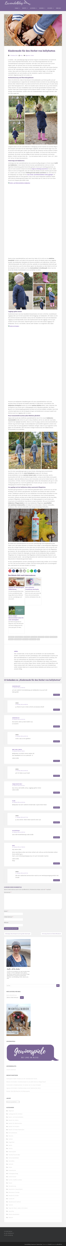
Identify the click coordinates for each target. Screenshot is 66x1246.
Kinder (32, 55)
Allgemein (27, 55)
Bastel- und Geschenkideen (16, 1117)
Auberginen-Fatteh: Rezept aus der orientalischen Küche (21, 1078)
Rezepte (24, 8)
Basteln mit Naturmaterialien (16, 1129)
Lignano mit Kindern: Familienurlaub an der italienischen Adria (23, 1088)
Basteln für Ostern (14, 1120)
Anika (21, 55)
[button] (10, 571)
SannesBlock (15, 718)
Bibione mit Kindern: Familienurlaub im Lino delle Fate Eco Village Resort (26, 1082)
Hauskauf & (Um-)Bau (14, 1154)
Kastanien (11, 639)
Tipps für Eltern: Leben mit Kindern (18, 1208)
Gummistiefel (41, 637)
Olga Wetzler (16, 830)
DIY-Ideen (49, 8)
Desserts (11, 1136)
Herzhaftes (11, 1161)
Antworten (56, 694)
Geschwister (34, 637)
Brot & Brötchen (13, 1133)
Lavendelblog (28, 1244)
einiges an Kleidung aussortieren (39, 169)
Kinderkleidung (18, 639)
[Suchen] (58, 985)
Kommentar (7, 892)
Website (6, 922)
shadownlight (16, 686)
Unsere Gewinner (11, 1069)
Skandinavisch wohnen (15, 1202)
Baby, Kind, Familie (17, 749)
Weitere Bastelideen (14, 1214)
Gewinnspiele (12, 1151)
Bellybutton (11, 637)
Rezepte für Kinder (14, 1195)
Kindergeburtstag (13, 1173)
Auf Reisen (32, 8)
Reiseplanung (12, 1186)
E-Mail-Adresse (8, 917)
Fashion (11, 1139)
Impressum (33, 1244)
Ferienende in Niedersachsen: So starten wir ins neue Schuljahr (23, 1085)
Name (6, 911)
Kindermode (25, 639)
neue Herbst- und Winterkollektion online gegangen (40, 174)
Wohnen (41, 8)
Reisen (10, 1183)
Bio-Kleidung (27, 637)
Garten (10, 1145)
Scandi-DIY (11, 1198)
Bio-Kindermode (18, 637)
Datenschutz (39, 1244)
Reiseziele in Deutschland (15, 1189)
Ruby (13, 845)
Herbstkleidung (53, 637)
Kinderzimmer (12, 1176)
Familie (16, 8)
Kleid (38, 639)
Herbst (47, 637)
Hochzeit (11, 1164)
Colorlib (49, 1244)
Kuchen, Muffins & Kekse (15, 1180)
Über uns (58, 8)
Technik (11, 1205)
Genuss (11, 1148)
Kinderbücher (12, 1170)
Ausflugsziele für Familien (15, 1114)
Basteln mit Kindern (14, 1126)
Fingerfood (11, 1142)
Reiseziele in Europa (14, 1192)
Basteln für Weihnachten (15, 1123)
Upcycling (11, 1211)
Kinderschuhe (33, 639)
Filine (13, 801)
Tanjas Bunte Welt (17, 784)
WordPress (59, 1244)
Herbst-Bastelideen (14, 1158)
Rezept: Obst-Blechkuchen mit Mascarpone (18, 1091)
